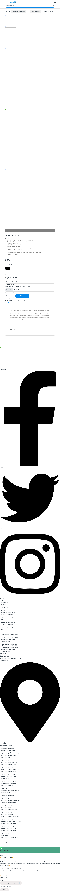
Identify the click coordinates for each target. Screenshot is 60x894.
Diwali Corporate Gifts (7, 759)
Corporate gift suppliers (8, 748)
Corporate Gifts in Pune (7, 760)
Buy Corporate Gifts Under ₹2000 (10, 636)
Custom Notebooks (35, 11)
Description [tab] (8, 300)
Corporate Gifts (6, 641)
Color (6, 264)
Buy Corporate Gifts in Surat (8, 780)
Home (6, 11)
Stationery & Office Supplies (18, 11)
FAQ (3, 619)
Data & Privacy (5, 616)
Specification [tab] (22, 300)
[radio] (8, 268)
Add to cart (23, 295)
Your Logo (9, 284)
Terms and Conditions (7, 614)
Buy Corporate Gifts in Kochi (9, 781)
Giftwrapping (11, 277)
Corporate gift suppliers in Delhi (9, 755)
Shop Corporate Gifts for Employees (11, 769)
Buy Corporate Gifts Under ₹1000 (10, 634)
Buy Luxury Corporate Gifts (8, 778)
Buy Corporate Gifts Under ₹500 (10, 637)
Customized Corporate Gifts (8, 639)
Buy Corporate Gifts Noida (8, 773)
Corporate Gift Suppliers (8, 785)
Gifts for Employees (7, 788)
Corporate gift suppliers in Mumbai (10, 753)
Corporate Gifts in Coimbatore (9, 771)
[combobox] (28, 5)
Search (53, 5)
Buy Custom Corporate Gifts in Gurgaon (11, 774)
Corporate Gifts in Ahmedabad (9, 762)
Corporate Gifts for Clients (8, 787)
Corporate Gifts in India (7, 767)
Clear (7, 270)
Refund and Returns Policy (8, 612)
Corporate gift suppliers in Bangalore (11, 752)
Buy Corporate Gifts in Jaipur (9, 783)
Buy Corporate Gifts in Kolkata (9, 776)
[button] (30, 230)
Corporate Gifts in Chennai (8, 766)
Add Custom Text (9, 278)
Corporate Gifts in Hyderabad (9, 764)
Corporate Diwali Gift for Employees (10, 790)
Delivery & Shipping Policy (8, 617)
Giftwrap (7, 274)
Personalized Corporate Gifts (9, 792)
